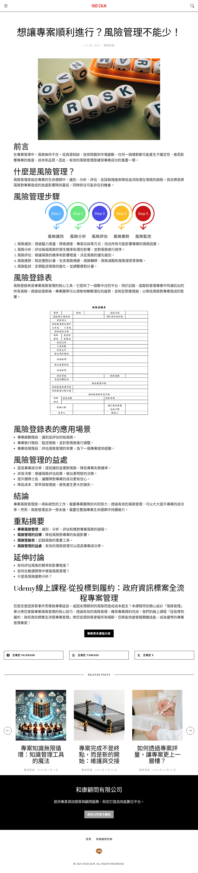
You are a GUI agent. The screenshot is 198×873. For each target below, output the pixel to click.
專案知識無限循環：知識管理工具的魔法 (41, 755)
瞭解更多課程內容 (99, 633)
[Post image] (41, 715)
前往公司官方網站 (99, 814)
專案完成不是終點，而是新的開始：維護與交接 (99, 755)
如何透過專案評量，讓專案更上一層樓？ (157, 755)
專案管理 (109, 45)
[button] (6, 6)
